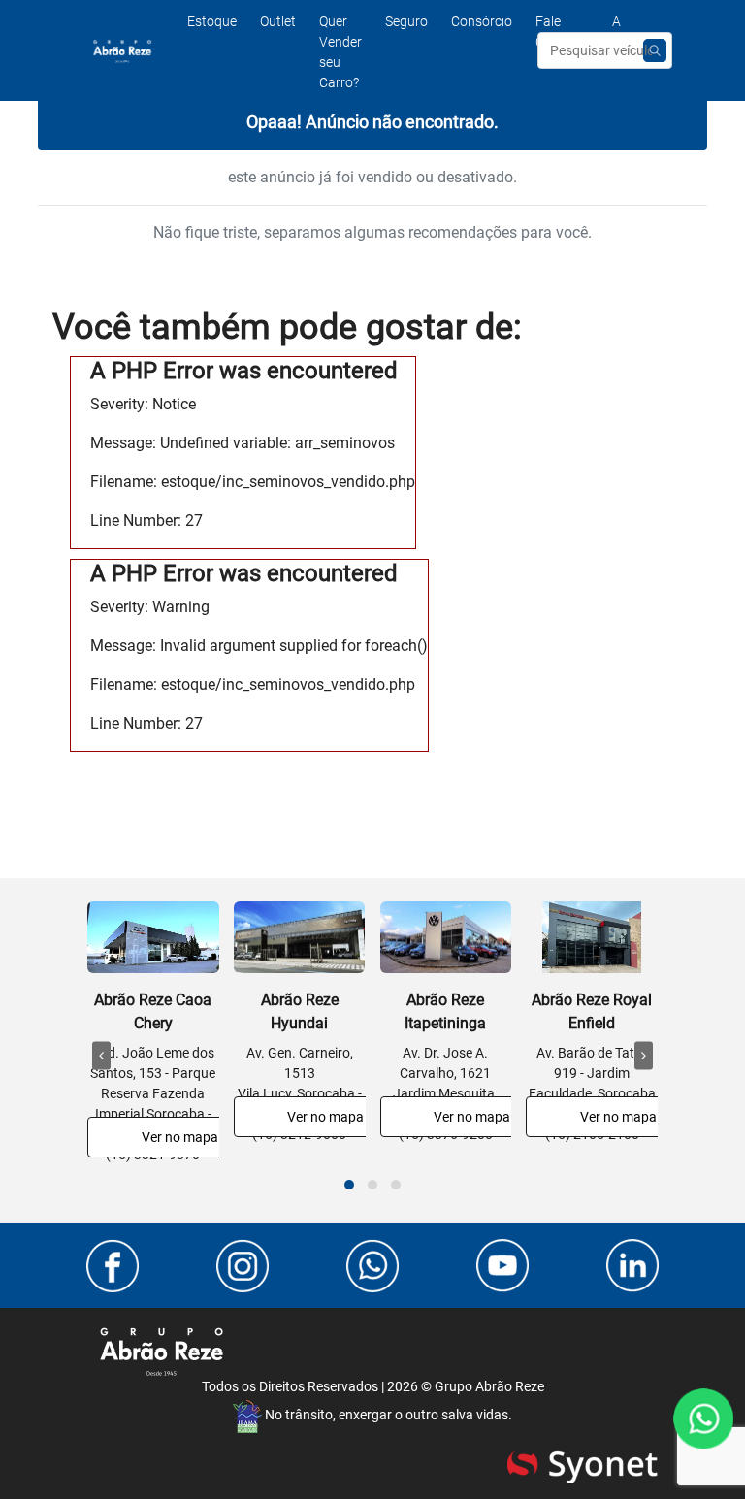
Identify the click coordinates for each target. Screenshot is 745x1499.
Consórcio (481, 21)
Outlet (278, 21)
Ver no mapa (180, 1137)
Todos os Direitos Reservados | (373, 1386)
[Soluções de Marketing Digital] (582, 1465)
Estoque (212, 21)
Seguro (406, 21)
